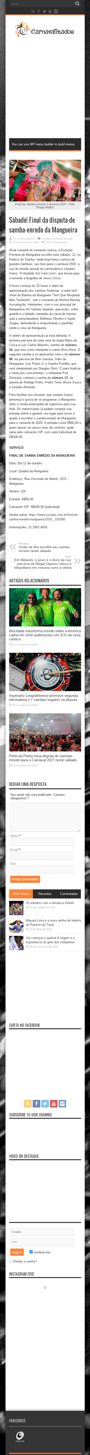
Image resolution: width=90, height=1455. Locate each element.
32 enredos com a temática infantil (50, 903)
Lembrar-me (41, 1252)
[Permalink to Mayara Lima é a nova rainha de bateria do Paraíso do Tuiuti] (16, 931)
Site (13, 863)
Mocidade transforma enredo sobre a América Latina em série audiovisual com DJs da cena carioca (45, 635)
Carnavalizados (26, 238)
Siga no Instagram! (48, 1296)
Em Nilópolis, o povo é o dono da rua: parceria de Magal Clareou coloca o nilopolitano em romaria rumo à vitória (43, 562)
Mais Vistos (21, 894)
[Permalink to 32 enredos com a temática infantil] (16, 914)
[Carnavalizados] (45, 34)
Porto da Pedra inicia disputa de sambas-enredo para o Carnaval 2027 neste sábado (43, 758)
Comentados (69, 894)
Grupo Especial (53, 238)
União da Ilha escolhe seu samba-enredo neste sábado (45, 547)
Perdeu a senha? (25, 1261)
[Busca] (77, 3)
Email (14, 850)
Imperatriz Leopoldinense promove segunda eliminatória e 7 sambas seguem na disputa (43, 697)
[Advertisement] (45, 87)
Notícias (68, 238)
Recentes (45, 894)
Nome (14, 836)
